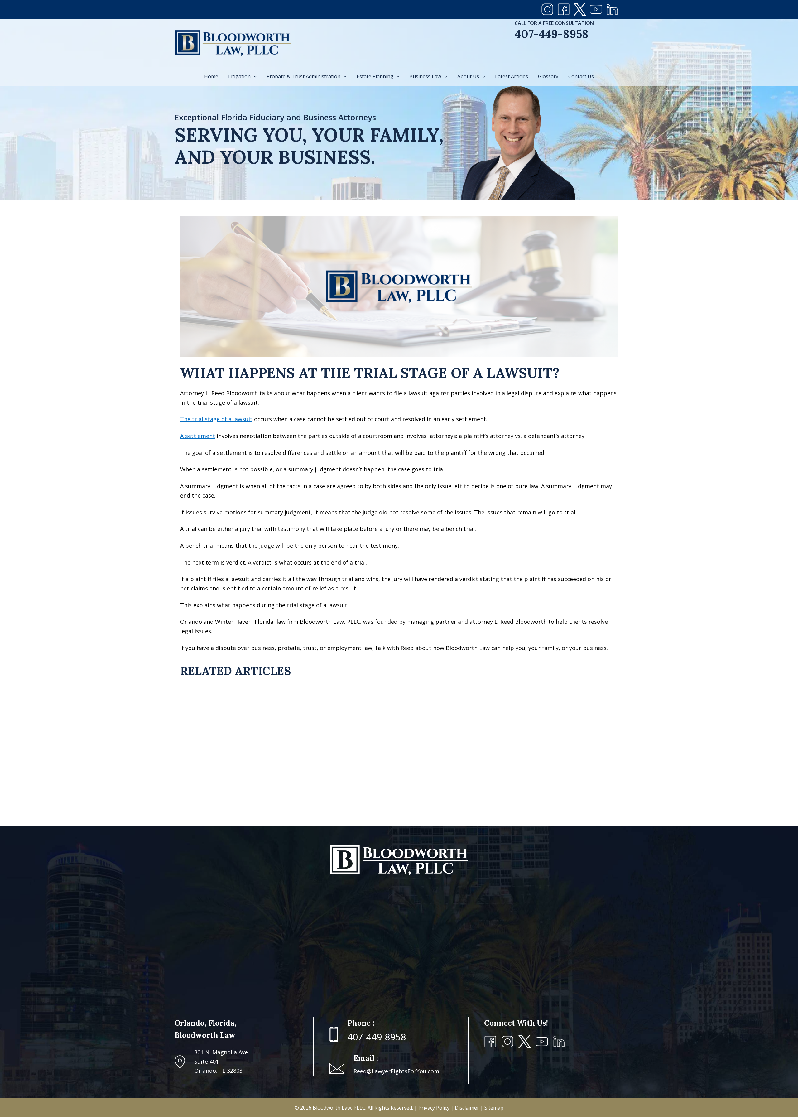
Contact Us (581, 76)
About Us (468, 76)
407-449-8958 (552, 34)
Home (211, 76)
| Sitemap (491, 1107)
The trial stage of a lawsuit (216, 419)
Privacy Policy (434, 1107)
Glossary (548, 76)
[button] (254, 76)
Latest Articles (511, 76)
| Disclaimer (465, 1107)
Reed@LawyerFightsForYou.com (396, 1071)
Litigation (239, 76)
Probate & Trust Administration (303, 76)
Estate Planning (375, 76)
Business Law (425, 76)
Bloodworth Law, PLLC (339, 1107)
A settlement (197, 436)
